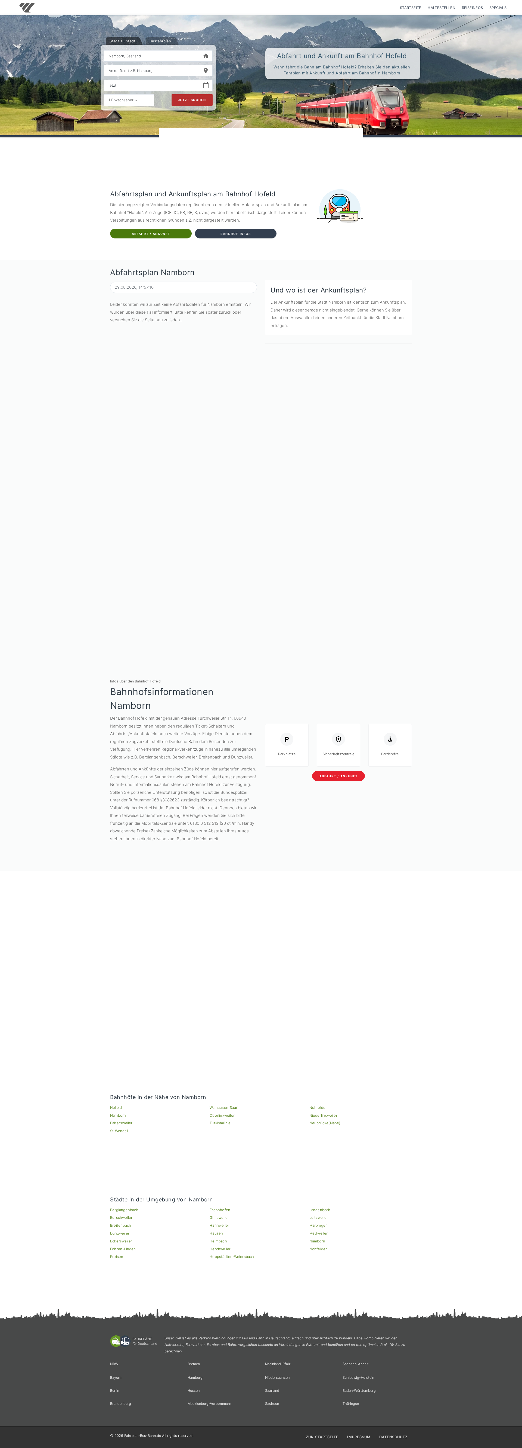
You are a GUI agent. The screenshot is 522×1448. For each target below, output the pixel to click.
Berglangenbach (124, 1210)
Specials (498, 7)
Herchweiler (220, 1249)
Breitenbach (120, 1225)
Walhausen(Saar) (224, 1107)
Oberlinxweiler (222, 1115)
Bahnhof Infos (235, 234)
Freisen (116, 1256)
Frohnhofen (220, 1210)
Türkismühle (220, 1123)
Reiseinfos (472, 7)
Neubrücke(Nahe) (325, 1123)
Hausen (216, 1233)
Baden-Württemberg (359, 1391)
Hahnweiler (219, 1225)
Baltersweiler (121, 1123)
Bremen (194, 1364)
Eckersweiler (121, 1241)
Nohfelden (318, 1107)
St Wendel (119, 1131)
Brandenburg (120, 1404)
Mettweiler (318, 1233)
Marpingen (318, 1225)
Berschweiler (121, 1217)
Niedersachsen (277, 1377)
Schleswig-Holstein (358, 1377)
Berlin (114, 1391)
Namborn (118, 1115)
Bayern (115, 1377)
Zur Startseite (322, 1437)
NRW (114, 1364)
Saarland (272, 1391)
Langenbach (320, 1210)
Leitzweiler (318, 1217)
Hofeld (116, 1107)
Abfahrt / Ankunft (151, 234)
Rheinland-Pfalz (278, 1364)
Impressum (359, 1437)
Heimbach (218, 1241)
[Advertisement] (261, 143)
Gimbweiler (219, 1217)
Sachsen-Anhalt (356, 1364)
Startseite (410, 7)
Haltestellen (441, 7)
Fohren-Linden (123, 1249)
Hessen (194, 1391)
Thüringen (351, 1404)
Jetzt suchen (192, 100)
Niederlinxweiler (323, 1115)
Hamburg (195, 1377)
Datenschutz (393, 1437)
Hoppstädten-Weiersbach (232, 1256)
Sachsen (272, 1404)
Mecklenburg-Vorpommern (209, 1404)
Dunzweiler (119, 1233)
